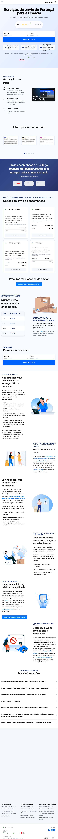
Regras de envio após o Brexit (27, 817)
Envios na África (5, 816)
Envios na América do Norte (8, 808)
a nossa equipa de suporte (44, 657)
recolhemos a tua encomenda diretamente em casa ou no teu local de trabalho (44, 459)
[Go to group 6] (33, 153)
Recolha (6, 33)
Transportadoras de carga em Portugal (46, 814)
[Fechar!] (28, 35)
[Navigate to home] (7, 2)
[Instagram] (51, 830)
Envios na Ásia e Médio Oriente (9, 813)
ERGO (6, 600)
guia (42, 331)
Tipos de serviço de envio (26, 806)
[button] (29, 36)
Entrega (32, 33)
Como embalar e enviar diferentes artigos (28, 812)
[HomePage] (29, 827)
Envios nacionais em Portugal (27, 815)
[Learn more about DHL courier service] (17, 183)
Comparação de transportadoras (47, 811)
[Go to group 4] (29, 153)
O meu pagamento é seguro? (10, 701)
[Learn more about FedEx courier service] (40, 183)
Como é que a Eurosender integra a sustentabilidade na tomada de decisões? (26, 722)
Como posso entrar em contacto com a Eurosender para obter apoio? (23, 694)
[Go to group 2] (26, 153)
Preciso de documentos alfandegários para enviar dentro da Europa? (23, 681)
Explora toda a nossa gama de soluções (29, 284)
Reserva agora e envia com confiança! (14, 617)
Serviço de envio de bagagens (27, 808)
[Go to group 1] (24, 153)
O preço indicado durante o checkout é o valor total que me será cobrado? (25, 688)
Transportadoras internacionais (46, 808)
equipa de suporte (7, 609)
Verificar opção (15, 235)
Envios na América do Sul (8, 811)
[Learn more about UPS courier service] (29, 183)
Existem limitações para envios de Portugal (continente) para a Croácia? (24, 707)
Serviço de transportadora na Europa (46, 818)
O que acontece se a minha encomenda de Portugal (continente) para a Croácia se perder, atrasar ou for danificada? (27, 715)
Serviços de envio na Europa (8, 806)
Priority (41, 469)
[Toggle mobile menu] (55, 2)
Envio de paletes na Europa (45, 806)
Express (35, 469)
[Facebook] (49, 830)
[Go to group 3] (28, 153)
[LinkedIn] (53, 830)
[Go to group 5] (31, 153)
